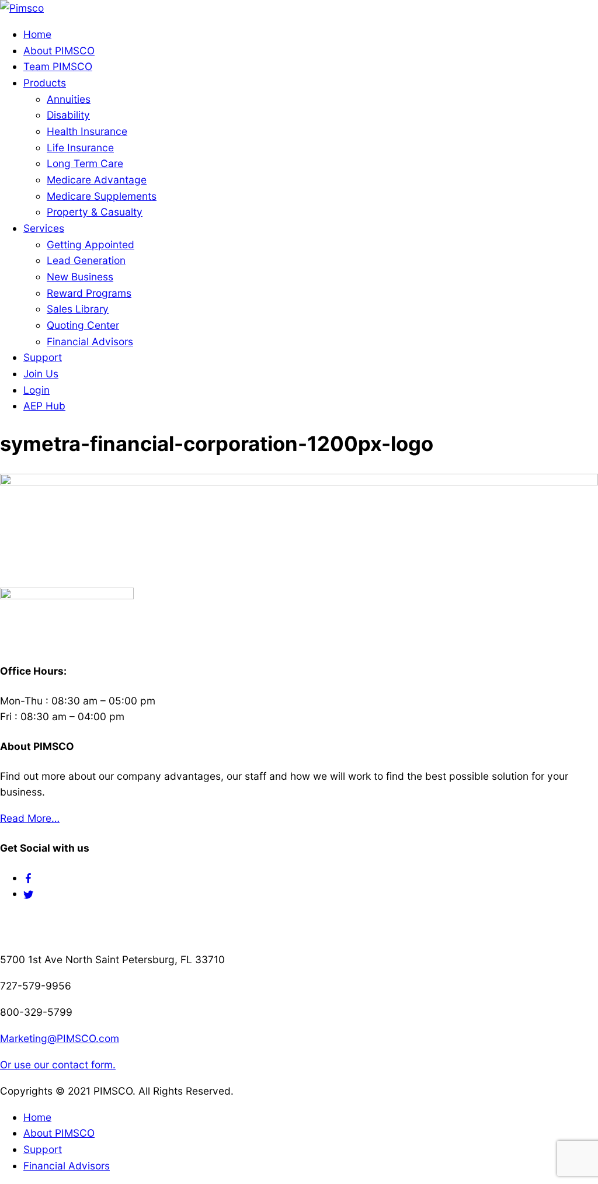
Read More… (30, 818)
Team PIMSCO (57, 66)
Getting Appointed (90, 244)
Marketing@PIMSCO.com (59, 1038)
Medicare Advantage (97, 179)
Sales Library (78, 309)
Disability (68, 115)
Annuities (69, 99)
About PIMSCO (59, 50)
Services (43, 228)
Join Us (40, 373)
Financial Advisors (90, 341)
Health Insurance (87, 131)
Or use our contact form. (58, 1064)
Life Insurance (80, 147)
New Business (80, 276)
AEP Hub (44, 406)
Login (36, 390)
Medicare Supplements (102, 196)
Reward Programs (89, 293)
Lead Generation (86, 260)
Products (44, 83)
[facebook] (28, 877)
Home (37, 34)
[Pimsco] (22, 8)
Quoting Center (83, 325)
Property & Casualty (94, 212)
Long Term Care (85, 163)
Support (42, 357)
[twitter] (28, 893)
